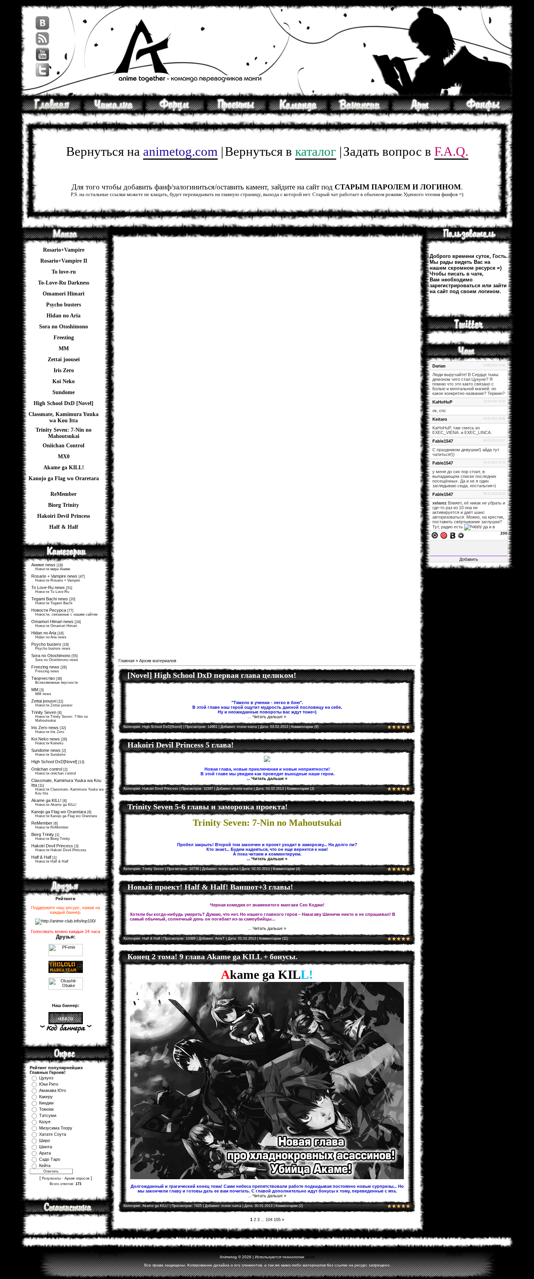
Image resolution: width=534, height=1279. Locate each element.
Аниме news (43, 564)
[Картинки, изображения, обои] (421, 110)
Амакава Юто (52, 1090)
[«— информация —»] (65, 1028)
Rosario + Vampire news (54, 576)
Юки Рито (48, 1084)
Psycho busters (46, 644)
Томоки (46, 1109)
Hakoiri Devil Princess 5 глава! (180, 744)
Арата (45, 1153)
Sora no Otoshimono (50, 655)
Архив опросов (77, 1178)
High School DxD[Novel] (54, 761)
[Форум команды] (175, 110)
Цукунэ (46, 1077)
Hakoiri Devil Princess (63, 516)
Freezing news (45, 667)
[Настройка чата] (461, 535)
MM (34, 689)
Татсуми (47, 1115)
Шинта (45, 1146)
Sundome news (46, 750)
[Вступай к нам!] (359, 110)
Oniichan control (46, 769)
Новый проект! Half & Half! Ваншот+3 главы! (210, 887)
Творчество (43, 678)
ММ (64, 348)
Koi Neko (63, 381)
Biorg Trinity (63, 505)
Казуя (44, 1121)
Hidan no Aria (43, 632)
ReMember (63, 494)
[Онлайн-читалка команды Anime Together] (113, 110)
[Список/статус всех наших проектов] (236, 110)
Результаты (51, 1178)
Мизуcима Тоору (55, 1128)
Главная (126, 660)
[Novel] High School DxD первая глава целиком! (211, 675)
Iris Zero (64, 370)
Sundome (63, 392)
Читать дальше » (269, 716)
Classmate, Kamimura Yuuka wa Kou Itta (64, 415)
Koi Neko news (45, 739)
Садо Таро (49, 1159)
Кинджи (46, 1103)
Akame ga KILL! (63, 467)
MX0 (64, 456)
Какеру (46, 1096)
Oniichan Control (63, 446)
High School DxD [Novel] (63, 403)
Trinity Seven (43, 712)
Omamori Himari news (52, 621)
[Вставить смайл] (444, 535)
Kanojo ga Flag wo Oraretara (64, 478)
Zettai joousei (64, 359)
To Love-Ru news (48, 587)
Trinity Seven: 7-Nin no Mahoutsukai (63, 431)
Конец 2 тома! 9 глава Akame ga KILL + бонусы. (212, 956)
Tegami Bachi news (49, 598)
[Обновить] (435, 535)
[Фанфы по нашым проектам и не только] (482, 110)
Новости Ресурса (48, 610)
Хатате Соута (52, 1134)
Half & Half (63, 527)
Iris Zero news (45, 727)
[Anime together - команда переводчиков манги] (51, 110)
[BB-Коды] (453, 535)
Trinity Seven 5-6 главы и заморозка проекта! (207, 806)
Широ (44, 1140)
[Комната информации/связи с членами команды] (298, 110)
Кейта (44, 1165)
